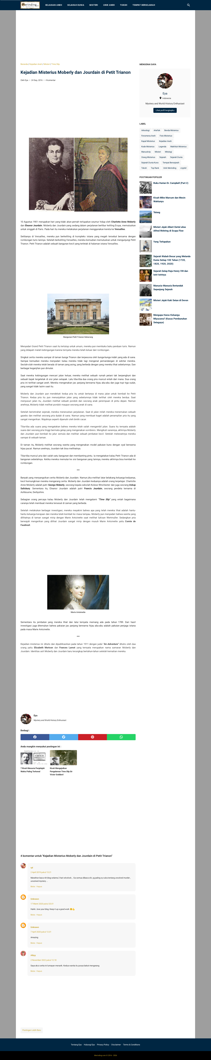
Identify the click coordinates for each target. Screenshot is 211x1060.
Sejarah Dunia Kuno (149, 162)
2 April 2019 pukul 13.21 (41, 872)
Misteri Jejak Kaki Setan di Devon (170, 300)
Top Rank (155, 168)
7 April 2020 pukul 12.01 (41, 932)
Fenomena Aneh (148, 136)
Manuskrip (146, 152)
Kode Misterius (147, 146)
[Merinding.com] (30, 5)
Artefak (157, 130)
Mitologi (168, 152)
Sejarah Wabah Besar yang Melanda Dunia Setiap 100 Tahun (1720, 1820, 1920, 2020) (171, 260)
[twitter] (63, 737)
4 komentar (50, 80)
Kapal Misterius (148, 141)
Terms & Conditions (131, 1044)
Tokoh (123, 5)
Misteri (93, 5)
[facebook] (35, 737)
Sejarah (162, 157)
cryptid (183, 168)
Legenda (162, 146)
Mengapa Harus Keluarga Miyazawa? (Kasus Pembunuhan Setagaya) (170, 319)
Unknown (35, 899)
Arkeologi (145, 130)
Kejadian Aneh (53, 5)
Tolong (156, 212)
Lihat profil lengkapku (165, 110)
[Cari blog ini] (188, 5)
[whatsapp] (121, 737)
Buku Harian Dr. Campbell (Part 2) (170, 183)
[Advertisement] (105, 36)
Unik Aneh (109, 5)
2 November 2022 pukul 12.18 (43, 960)
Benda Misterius (171, 130)
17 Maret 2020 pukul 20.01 (42, 904)
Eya (165, 93)
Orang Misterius (148, 157)
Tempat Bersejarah (144, 5)
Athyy (33, 955)
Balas (33, 886)
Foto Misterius (166, 136)
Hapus (39, 886)
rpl (32, 867)
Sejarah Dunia (75, 5)
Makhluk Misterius (178, 146)
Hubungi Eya (89, 1044)
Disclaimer (116, 1044)
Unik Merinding (169, 168)
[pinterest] (92, 737)
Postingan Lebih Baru (31, 1030)
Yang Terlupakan (162, 241)
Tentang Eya (76, 1044)
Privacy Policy (103, 1044)
